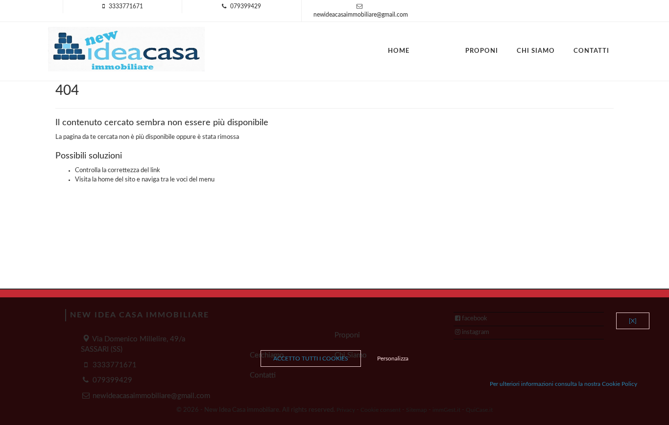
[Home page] (126, 49)
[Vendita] (428, 46)
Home (398, 51)
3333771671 (126, 6)
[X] (633, 321)
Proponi (481, 51)
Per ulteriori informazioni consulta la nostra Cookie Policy (563, 384)
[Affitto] (447, 46)
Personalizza (392, 358)
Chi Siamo (536, 51)
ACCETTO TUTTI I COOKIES (310, 358)
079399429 (245, 6)
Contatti (591, 51)
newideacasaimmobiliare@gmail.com (360, 15)
